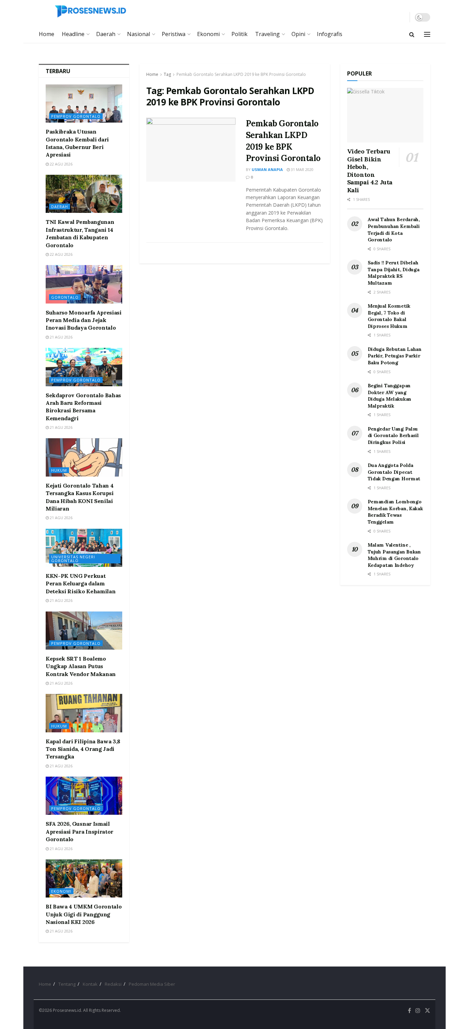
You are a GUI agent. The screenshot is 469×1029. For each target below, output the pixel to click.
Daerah (105, 34)
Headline (73, 34)
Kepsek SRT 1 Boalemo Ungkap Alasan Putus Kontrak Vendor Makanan (81, 666)
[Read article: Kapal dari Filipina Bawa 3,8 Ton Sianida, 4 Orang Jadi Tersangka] (84, 713)
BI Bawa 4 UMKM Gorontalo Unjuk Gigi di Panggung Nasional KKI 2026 (84, 914)
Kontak (90, 984)
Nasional (138, 34)
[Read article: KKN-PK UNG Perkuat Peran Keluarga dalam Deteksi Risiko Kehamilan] (84, 548)
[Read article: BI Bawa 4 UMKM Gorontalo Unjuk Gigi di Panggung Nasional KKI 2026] (84, 878)
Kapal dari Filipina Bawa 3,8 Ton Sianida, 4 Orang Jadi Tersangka (83, 749)
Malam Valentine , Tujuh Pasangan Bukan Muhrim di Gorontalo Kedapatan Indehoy (394, 555)
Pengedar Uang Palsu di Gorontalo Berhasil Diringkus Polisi (393, 435)
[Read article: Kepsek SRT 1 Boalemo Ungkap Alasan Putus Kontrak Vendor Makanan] (84, 630)
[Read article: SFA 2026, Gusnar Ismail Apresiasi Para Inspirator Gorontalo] (84, 796)
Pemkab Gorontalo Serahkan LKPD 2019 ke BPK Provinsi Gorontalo (241, 74)
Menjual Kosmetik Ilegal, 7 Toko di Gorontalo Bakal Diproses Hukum (389, 316)
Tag (167, 74)
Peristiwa (173, 34)
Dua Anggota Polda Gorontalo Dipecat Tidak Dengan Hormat (394, 472)
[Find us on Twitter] (427, 1011)
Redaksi (113, 984)
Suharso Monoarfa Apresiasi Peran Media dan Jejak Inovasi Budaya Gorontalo (84, 320)
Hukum (59, 470)
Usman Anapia (267, 169)
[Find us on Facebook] (409, 1011)
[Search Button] (411, 34)
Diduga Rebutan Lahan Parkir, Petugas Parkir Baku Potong (395, 356)
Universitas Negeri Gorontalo (73, 558)
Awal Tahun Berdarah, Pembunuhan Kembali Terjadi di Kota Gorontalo (394, 229)
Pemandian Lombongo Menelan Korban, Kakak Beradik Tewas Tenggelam (395, 512)
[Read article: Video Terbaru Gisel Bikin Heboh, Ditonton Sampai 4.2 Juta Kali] (385, 115)
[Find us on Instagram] (417, 1011)
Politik (239, 34)
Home (46, 34)
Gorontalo (65, 297)
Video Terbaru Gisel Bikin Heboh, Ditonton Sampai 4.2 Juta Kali (370, 170)
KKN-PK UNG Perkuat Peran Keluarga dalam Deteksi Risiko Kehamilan (80, 583)
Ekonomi (208, 34)
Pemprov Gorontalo (76, 116)
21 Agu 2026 (60, 337)
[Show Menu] (427, 34)
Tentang (67, 984)
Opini (298, 34)
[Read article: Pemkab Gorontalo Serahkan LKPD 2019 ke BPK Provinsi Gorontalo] (191, 150)
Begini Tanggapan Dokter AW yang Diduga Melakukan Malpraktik (390, 395)
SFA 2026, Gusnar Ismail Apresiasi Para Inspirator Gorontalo (79, 831)
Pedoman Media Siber (152, 984)
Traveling (267, 34)
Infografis (329, 34)
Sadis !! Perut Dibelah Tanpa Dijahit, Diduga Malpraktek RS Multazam (394, 273)
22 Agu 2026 (60, 164)
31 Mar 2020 (301, 169)
